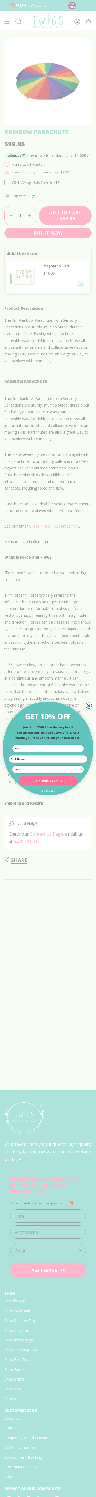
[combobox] (47, 769)
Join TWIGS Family (48, 781)
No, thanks (48, 791)
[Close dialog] (89, 706)
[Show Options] (81, 769)
